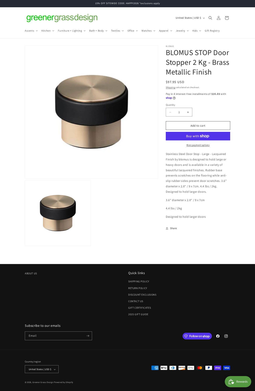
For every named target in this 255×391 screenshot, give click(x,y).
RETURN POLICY (137, 288)
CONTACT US (135, 301)
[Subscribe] (88, 335)
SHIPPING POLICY (138, 281)
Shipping (170, 87)
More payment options (197, 145)
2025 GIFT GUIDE (138, 314)
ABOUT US (31, 273)
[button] (31, 31)
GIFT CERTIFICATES (139, 307)
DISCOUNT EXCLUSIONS (142, 294)
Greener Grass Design (43, 382)
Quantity (170, 104)
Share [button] (173, 228)
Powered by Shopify (63, 382)
